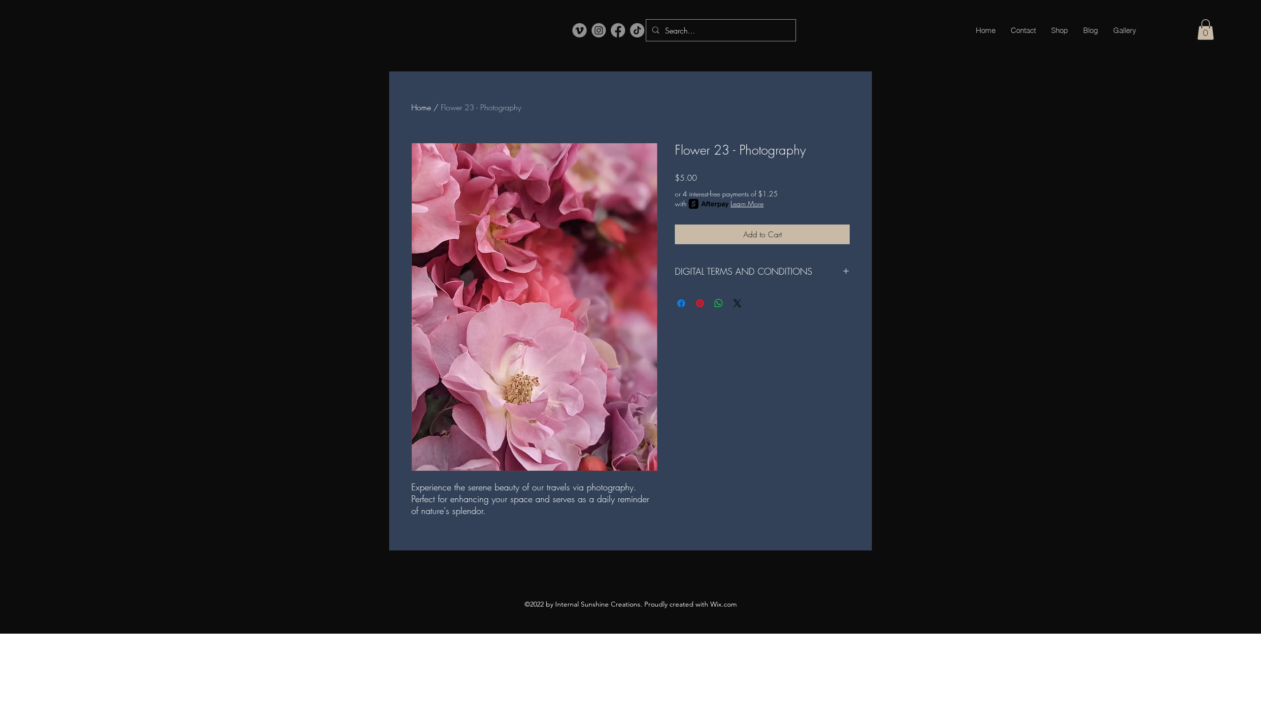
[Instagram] (599, 30)
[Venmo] (579, 30)
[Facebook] (618, 30)
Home (421, 107)
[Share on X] (737, 303)
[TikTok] (637, 30)
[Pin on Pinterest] (700, 303)
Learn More (746, 203)
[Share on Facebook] (681, 303)
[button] (1205, 29)
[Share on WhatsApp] (719, 303)
